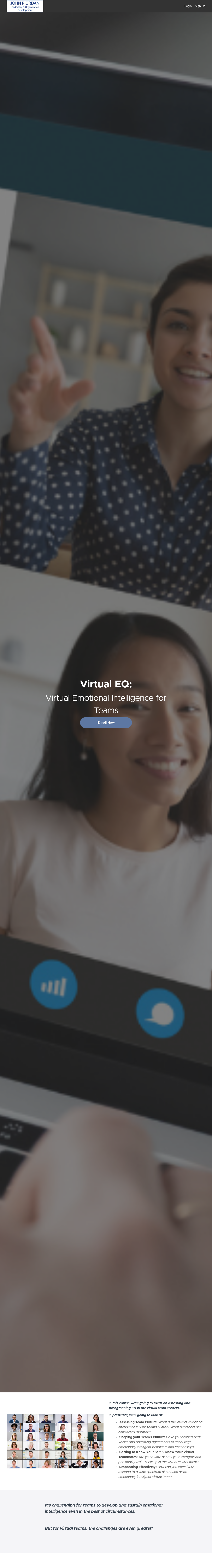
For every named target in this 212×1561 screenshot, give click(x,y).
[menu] (193, 6)
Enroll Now (106, 722)
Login (188, 6)
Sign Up (200, 6)
